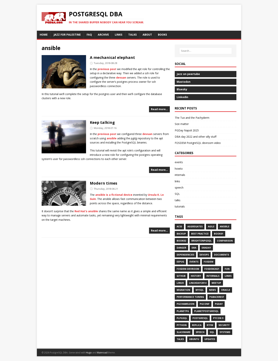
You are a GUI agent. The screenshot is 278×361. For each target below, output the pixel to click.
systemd (225, 332)
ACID (179, 226)
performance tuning (190, 297)
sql (212, 332)
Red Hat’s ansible (86, 211)
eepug (180, 261)
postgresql (200, 318)
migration (183, 290)
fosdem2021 (211, 269)
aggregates (195, 226)
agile (211, 226)
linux (180, 283)
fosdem (208, 261)
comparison (225, 240)
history (196, 276)
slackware (183, 332)
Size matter (182, 124)
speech (179, 187)
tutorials (180, 206)
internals (180, 175)
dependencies (185, 254)
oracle (225, 290)
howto (179, 168)
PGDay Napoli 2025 (187, 130)
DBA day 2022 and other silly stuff (195, 136)
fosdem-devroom (188, 269)
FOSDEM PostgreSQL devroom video (198, 143)
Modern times (103, 183)
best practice (200, 233)
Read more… (159, 109)
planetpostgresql (206, 311)
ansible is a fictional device (113, 194)
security (224, 325)
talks (177, 200)
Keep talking (102, 122)
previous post (107, 69)
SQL (177, 194)
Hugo (89, 352)
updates (209, 339)
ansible (111, 138)
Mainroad (102, 352)
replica (196, 325)
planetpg (183, 311)
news (212, 290)
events (179, 162)
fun (227, 269)
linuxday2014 (197, 283)
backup (181, 233)
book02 (181, 240)
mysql (200, 290)
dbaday (206, 247)
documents (221, 254)
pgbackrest (216, 297)
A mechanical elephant (112, 57)
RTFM (210, 325)
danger (181, 247)
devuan (121, 77)
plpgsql (182, 318)
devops (204, 254)
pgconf (205, 304)
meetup (216, 283)
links (177, 181)
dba (194, 247)
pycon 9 (218, 318)
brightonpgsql (201, 240)
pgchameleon (185, 304)
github (181, 276)
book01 (218, 233)
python (182, 325)
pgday (219, 304)
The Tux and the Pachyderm (192, 117)
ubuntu (194, 339)
